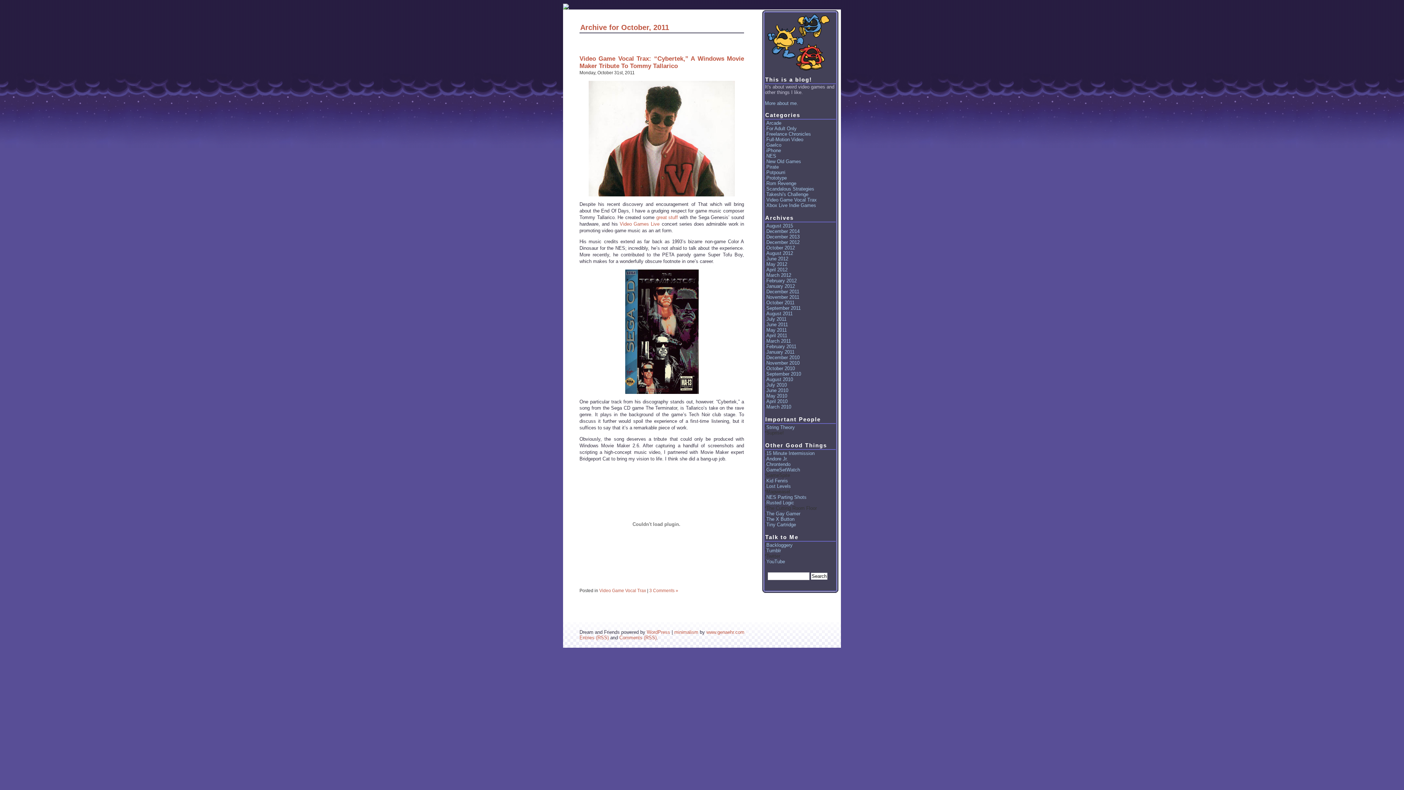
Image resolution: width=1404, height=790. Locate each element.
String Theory (780, 427)
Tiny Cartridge (781, 524)
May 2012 (776, 264)
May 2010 (776, 396)
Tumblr (773, 550)
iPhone (773, 150)
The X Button (780, 519)
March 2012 (778, 275)
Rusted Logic (780, 502)
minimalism (686, 632)
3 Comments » (663, 590)
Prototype (776, 178)
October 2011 (780, 302)
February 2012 (781, 280)
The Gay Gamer (783, 513)
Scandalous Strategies (790, 189)
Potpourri (775, 172)
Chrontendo (778, 464)
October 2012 (780, 248)
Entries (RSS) (594, 637)
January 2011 (780, 352)
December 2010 (783, 357)
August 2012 (779, 253)
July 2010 (776, 385)
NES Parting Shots (786, 497)
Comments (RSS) (638, 637)
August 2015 (779, 226)
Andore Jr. (777, 459)
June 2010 (777, 390)
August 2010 (779, 379)
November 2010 (783, 363)
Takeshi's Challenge (787, 194)
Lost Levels (778, 486)
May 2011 (776, 330)
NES (771, 156)
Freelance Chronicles (788, 134)
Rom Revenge (781, 183)
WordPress (658, 632)
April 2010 (777, 401)
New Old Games (783, 161)
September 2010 (783, 374)
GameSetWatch (783, 470)
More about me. (781, 103)
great (661, 217)
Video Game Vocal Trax (622, 590)
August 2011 (779, 313)
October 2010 (780, 368)
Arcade (773, 123)
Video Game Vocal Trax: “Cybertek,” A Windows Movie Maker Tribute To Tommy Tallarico (662, 62)
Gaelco (773, 145)
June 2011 (777, 324)
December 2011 (782, 291)
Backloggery (779, 545)
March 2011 (778, 341)
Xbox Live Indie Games (791, 205)
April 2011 (776, 335)
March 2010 (778, 407)
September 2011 (783, 308)
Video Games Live (640, 224)
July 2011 (776, 319)
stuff (673, 217)
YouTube (775, 561)
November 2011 (782, 297)
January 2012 (780, 286)
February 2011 (781, 346)
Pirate (772, 167)
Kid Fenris (777, 481)
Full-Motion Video (784, 139)
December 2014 (783, 231)
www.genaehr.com (725, 632)
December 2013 (783, 237)
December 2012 (783, 242)
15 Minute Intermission (790, 453)
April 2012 (777, 269)
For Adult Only (781, 128)
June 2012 (777, 259)
